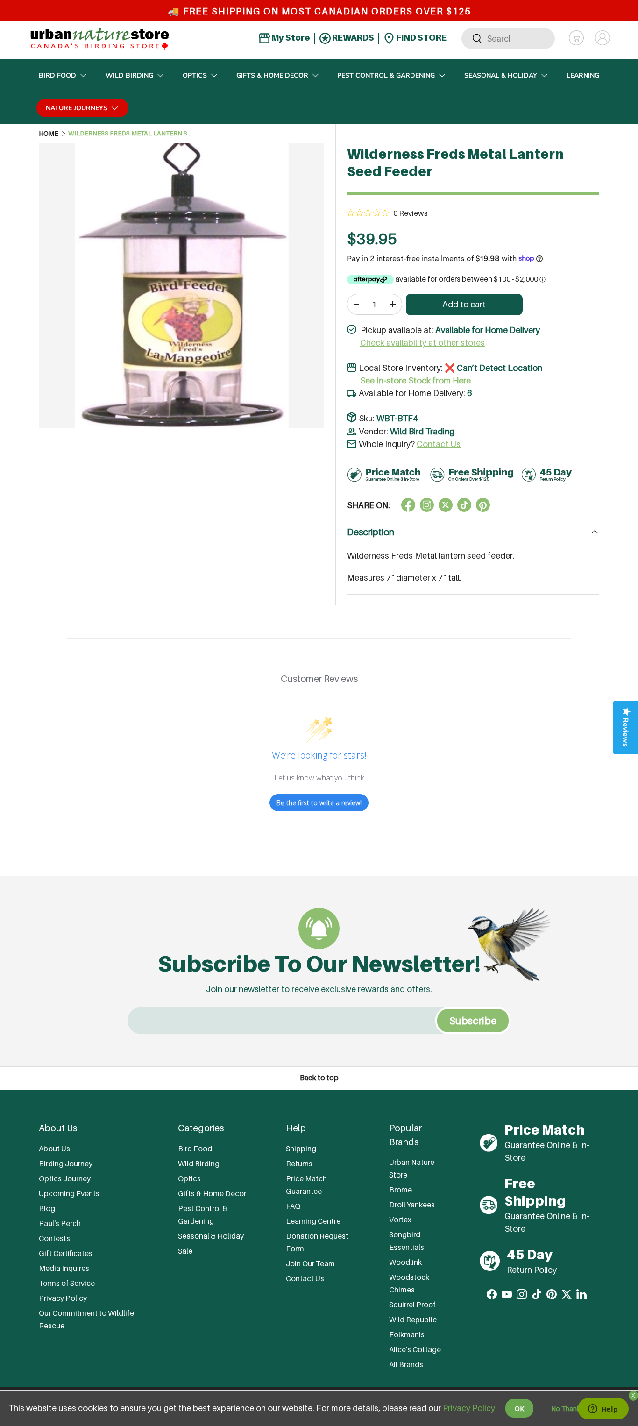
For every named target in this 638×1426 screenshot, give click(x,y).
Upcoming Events (69, 1193)
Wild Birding (129, 75)
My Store (290, 38)
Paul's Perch (60, 1223)
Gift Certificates (65, 1253)
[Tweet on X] (427, 505)
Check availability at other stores (422, 343)
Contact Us (439, 444)
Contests (54, 1238)
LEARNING (583, 75)
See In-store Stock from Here (415, 380)
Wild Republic (413, 1320)
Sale (185, 1251)
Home (48, 133)
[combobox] (508, 38)
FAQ (293, 1206)
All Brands (406, 1364)
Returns (299, 1163)
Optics (195, 75)
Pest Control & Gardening (386, 75)
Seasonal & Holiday (500, 75)
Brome (400, 1190)
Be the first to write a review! (319, 802)
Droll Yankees (412, 1205)
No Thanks (567, 1408)
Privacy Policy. (470, 1408)
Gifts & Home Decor (272, 75)
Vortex (400, 1220)
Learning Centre (313, 1221)
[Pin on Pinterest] (483, 505)
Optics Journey (65, 1178)
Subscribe (472, 1021)
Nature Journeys (76, 108)
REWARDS (352, 38)
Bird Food (57, 75)
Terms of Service (67, 1283)
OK (519, 1408)
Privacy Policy (63, 1298)
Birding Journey (65, 1163)
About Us (54, 1148)
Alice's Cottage (415, 1350)
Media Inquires (64, 1268)
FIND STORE (421, 38)
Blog (47, 1208)
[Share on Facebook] (408, 505)
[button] (576, 38)
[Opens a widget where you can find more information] (603, 1409)
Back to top (319, 1077)
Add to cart (464, 304)
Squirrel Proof (412, 1305)
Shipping (301, 1148)
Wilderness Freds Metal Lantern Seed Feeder (131, 133)
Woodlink (405, 1262)
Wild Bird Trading (422, 431)
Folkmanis (407, 1335)
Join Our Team (310, 1263)
